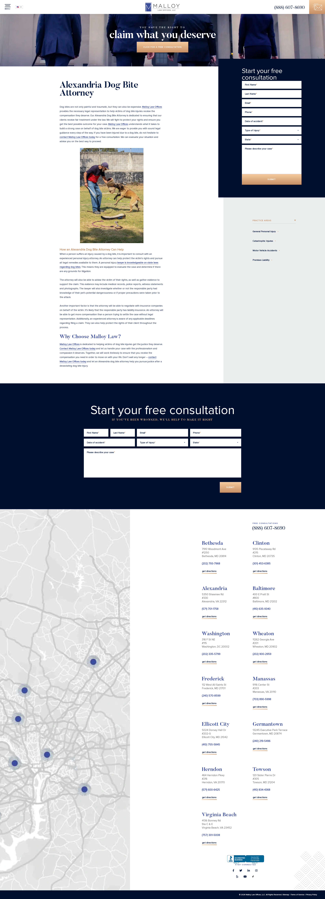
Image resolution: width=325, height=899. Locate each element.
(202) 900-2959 (262, 654)
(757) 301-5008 (211, 835)
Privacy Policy (311, 895)
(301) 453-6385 (262, 563)
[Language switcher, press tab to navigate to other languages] (19, 7)
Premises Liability (261, 260)
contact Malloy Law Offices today (77, 137)
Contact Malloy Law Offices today (77, 348)
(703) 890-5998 (262, 699)
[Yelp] (237, 877)
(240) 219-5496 (261, 741)
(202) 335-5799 (211, 654)
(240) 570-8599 (211, 695)
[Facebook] (233, 871)
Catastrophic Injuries (263, 241)
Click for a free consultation (162, 47)
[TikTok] (253, 877)
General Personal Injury (264, 231)
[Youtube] (245, 877)
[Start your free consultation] (317, 7)
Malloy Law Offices (152, 106)
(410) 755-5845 (211, 744)
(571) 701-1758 (210, 608)
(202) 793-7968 (211, 563)
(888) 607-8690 (289, 8)
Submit (272, 179)
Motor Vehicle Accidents (265, 250)
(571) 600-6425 (211, 789)
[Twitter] (240, 871)
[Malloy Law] (162, 7)
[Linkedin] (248, 871)
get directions (209, 571)
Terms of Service (297, 895)
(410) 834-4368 (261, 789)
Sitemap (285, 895)
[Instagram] (256, 871)
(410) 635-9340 (262, 608)
